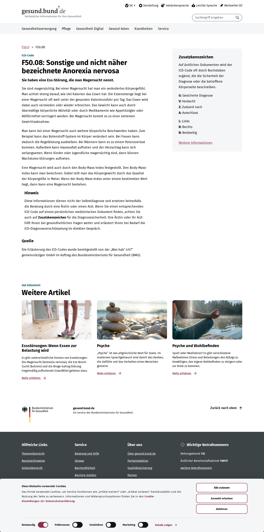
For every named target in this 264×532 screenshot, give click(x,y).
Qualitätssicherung (140, 468)
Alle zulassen (222, 487)
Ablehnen (222, 509)
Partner (132, 475)
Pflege (66, 29)
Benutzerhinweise (33, 461)
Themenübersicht (33, 453)
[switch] (77, 525)
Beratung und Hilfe (87, 453)
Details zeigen (163, 525)
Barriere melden (85, 475)
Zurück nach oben (224, 408)
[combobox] (212, 17)
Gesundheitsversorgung (39, 29)
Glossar (79, 461)
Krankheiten (144, 29)
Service (163, 29)
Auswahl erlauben (222, 498)
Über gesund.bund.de (142, 453)
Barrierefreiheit (85, 468)
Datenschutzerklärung (60, 501)
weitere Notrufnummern (196, 468)
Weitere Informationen (195, 143)
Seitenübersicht (32, 468)
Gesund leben (119, 29)
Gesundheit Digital (89, 29)
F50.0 (25, 47)
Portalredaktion (138, 461)
